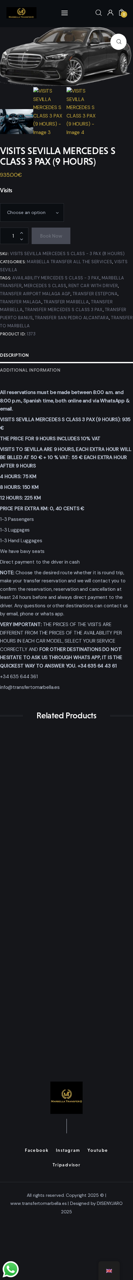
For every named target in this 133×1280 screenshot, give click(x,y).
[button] (118, 42)
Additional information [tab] (30, 370)
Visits (6, 190)
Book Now (51, 236)
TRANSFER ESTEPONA (95, 294)
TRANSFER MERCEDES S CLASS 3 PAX (64, 309)
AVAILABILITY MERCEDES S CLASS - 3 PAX (55, 278)
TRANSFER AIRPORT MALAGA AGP (35, 294)
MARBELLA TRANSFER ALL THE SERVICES (69, 261)
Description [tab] (14, 355)
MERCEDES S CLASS (45, 285)
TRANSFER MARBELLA (66, 302)
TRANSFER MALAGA (20, 302)
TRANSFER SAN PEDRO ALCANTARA (72, 317)
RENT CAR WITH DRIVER (93, 285)
